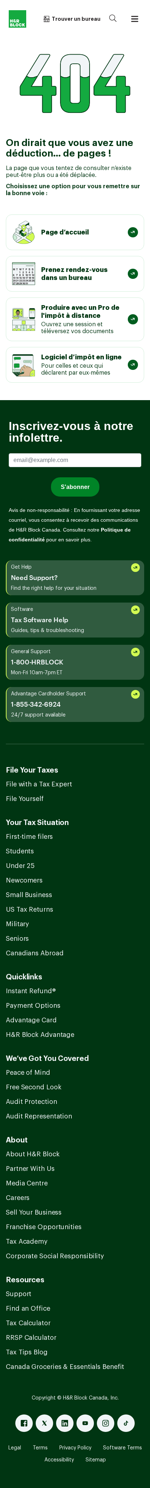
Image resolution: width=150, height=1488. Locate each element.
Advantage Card (31, 1020)
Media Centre (27, 1183)
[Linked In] (65, 1423)
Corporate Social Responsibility (55, 1256)
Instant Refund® (31, 991)
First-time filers (29, 836)
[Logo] (17, 19)
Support (18, 1294)
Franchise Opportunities (44, 1227)
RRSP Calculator (31, 1337)
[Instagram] (105, 1423)
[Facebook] (24, 1423)
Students (20, 851)
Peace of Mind (28, 1072)
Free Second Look (33, 1087)
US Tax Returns (29, 909)
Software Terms (122, 1447)
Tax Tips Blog (27, 1352)
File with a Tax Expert (39, 784)
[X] (44, 1423)
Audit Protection (31, 1101)
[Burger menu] (134, 18)
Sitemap (96, 1460)
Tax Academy (27, 1241)
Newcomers (24, 880)
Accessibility (59, 1460)
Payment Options (33, 1005)
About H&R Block (33, 1154)
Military (17, 924)
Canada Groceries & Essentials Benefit (65, 1366)
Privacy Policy (75, 1447)
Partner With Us (30, 1168)
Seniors (17, 938)
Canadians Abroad (34, 953)
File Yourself (25, 799)
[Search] (112, 19)
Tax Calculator (28, 1323)
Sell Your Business (34, 1212)
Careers (17, 1198)
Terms (40, 1447)
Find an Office (28, 1308)
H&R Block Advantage (40, 1034)
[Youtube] (85, 1423)
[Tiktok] (126, 1423)
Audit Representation (39, 1116)
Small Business (29, 895)
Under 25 (20, 866)
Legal (14, 1447)
